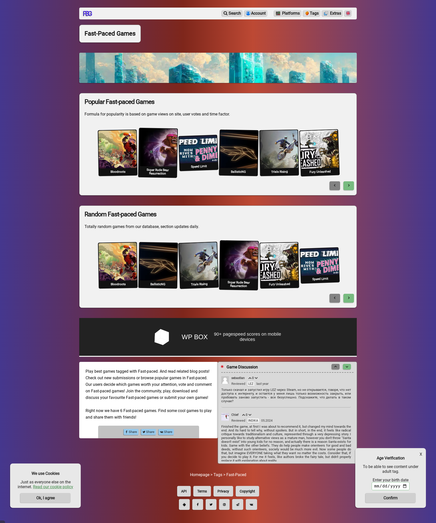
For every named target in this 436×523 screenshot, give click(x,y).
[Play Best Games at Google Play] (184, 504)
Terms (202, 491)
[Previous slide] (335, 185)
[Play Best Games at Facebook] (197, 504)
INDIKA (253, 420)
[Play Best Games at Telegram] (237, 504)
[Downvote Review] (256, 378)
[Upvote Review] (250, 378)
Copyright (247, 491)
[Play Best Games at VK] (251, 504)
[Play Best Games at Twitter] (211, 504)
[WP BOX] (218, 337)
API (184, 491)
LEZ (250, 384)
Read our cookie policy (53, 486)
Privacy (223, 491)
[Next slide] (348, 185)
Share (132, 432)
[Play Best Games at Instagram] (224, 504)
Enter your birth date (390, 480)
